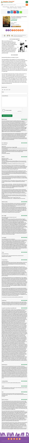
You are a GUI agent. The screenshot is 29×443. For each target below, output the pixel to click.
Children (12, 6)
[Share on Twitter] (11, 12)
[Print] (21, 12)
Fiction (24, 6)
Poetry (20, 7)
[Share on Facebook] (8, 12)
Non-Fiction (10, 7)
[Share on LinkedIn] (18, 12)
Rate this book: (4, 87)
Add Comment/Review (7, 115)
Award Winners (6, 6)
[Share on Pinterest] (14, 12)
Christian (20, 6)
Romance (16, 7)
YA (16, 6)
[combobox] (14, 5)
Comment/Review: (5, 95)
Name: (3, 91)
